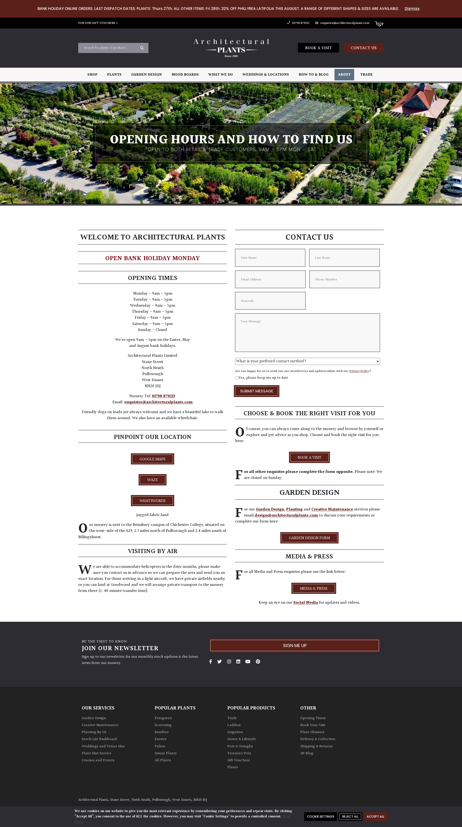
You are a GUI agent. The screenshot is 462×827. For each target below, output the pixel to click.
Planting (294, 509)
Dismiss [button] (412, 8)
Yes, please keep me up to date (263, 378)
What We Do (220, 75)
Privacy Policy (359, 371)
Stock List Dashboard (99, 739)
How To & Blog (313, 75)
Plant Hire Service (96, 753)
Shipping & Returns (316, 746)
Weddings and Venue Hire (103, 746)
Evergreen (163, 718)
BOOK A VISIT (309, 457)
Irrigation (235, 732)
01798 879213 (300, 23)
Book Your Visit (312, 725)
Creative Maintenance (332, 509)
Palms (160, 746)
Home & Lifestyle (241, 739)
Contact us (364, 48)
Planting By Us (94, 732)
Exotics (161, 739)
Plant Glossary (312, 732)
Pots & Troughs (240, 746)
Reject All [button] (350, 816)
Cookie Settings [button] (320, 816)
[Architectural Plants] (230, 48)
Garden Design (146, 75)
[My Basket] (379, 23)
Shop (92, 75)
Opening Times (313, 718)
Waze (152, 480)
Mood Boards (185, 75)
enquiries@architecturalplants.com (344, 23)
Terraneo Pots (239, 753)
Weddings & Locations (266, 75)
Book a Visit (318, 48)
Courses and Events (98, 760)
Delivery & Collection (317, 739)
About (344, 75)
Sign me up (295, 645)
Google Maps (153, 459)
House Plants (166, 753)
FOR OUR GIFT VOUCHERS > (98, 23)
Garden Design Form (309, 538)
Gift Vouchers (238, 760)
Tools (232, 718)
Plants (114, 75)
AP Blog (306, 753)
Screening (163, 725)
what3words (153, 501)
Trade (366, 75)
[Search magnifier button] (142, 48)
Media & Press (313, 588)
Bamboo (162, 732)
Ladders (234, 725)
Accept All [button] (375, 816)
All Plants (163, 760)
